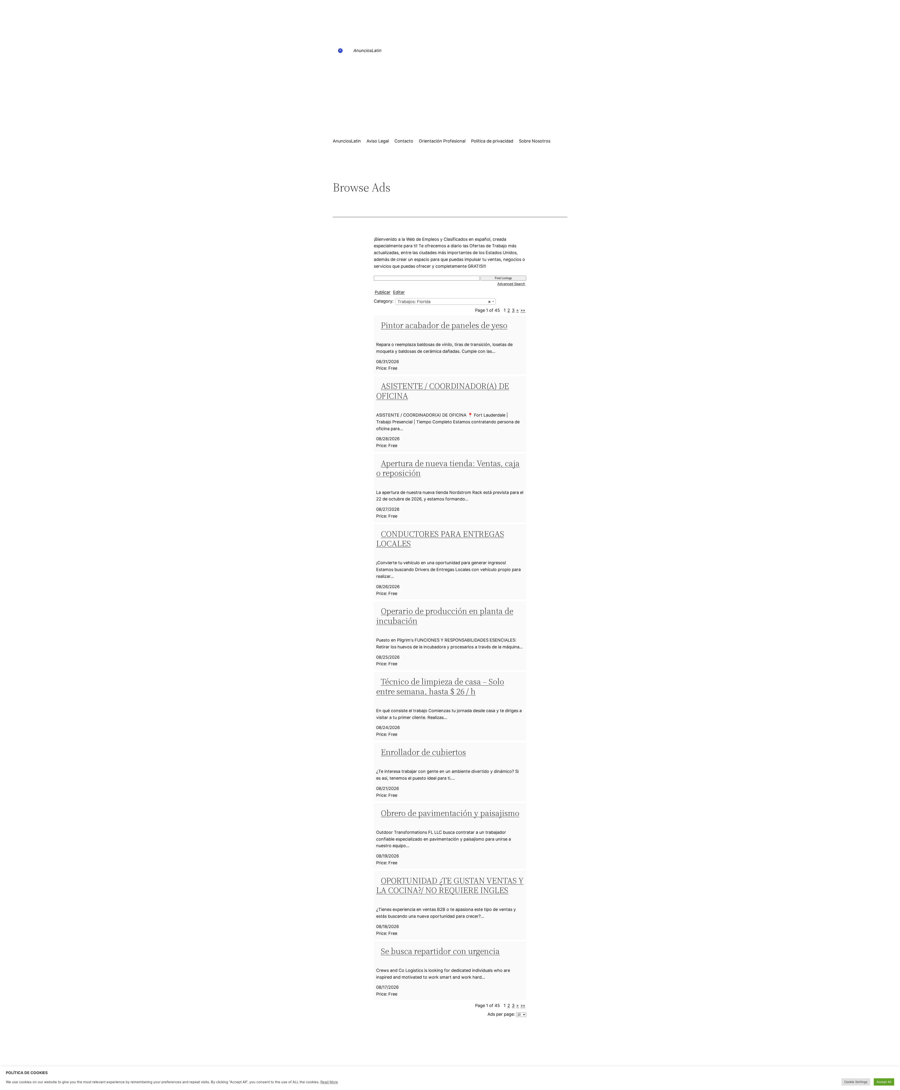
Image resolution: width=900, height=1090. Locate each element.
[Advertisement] (450, 97)
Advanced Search (511, 284)
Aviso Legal (378, 141)
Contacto (403, 141)
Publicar (382, 292)
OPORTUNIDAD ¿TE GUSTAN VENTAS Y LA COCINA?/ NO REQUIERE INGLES (450, 885)
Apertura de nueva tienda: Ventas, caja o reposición (448, 468)
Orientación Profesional (442, 141)
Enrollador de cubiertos (423, 752)
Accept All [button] (884, 1082)
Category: (384, 301)
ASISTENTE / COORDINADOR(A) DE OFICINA (442, 390)
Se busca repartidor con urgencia (440, 951)
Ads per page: (501, 1014)
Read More (329, 1082)
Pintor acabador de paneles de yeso (444, 325)
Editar (399, 292)
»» (523, 310)
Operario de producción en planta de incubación (444, 615)
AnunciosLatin (367, 50)
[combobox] (445, 301)
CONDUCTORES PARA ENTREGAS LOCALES (440, 538)
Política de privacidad (492, 141)
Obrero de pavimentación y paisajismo (450, 813)
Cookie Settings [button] (855, 1082)
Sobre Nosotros (534, 141)
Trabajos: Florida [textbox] (444, 301)
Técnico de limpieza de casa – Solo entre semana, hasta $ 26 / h (440, 686)
